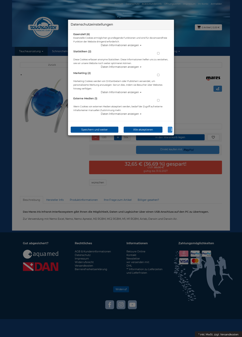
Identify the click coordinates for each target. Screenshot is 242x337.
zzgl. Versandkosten (226, 334)
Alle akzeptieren (143, 129)
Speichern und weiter (94, 129)
